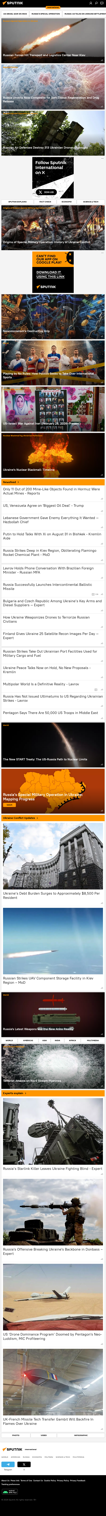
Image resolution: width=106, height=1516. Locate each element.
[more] (102, 60)
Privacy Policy (63, 1480)
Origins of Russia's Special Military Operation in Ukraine (29, 208)
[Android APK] (9, 1492)
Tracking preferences (10, 1484)
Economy (37, 1457)
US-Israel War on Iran (13, 389)
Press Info (15, 1480)
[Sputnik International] (13, 5)
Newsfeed (9, 482)
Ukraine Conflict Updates (19, 818)
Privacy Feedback (77, 1480)
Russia (26, 1457)
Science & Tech (63, 1457)
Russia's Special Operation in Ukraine (20, 21)
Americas (15, 1457)
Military (49, 1457)
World (6, 297)
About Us (5, 1480)
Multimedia (78, 1457)
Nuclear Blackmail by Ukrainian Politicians (22, 436)
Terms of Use (26, 1480)
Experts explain (13, 1093)
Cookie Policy (50, 1480)
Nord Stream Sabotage (13, 1047)
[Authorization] (91, 3)
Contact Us (38, 1480)
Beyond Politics (10, 67)
